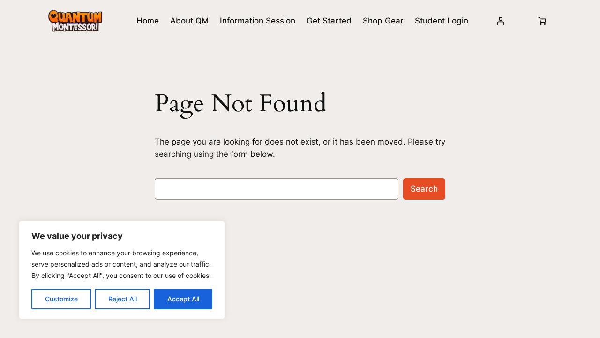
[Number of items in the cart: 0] (542, 21)
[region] (122, 270)
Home (147, 20)
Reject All (122, 299)
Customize (61, 299)
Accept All (183, 299)
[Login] (500, 21)
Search (424, 188)
